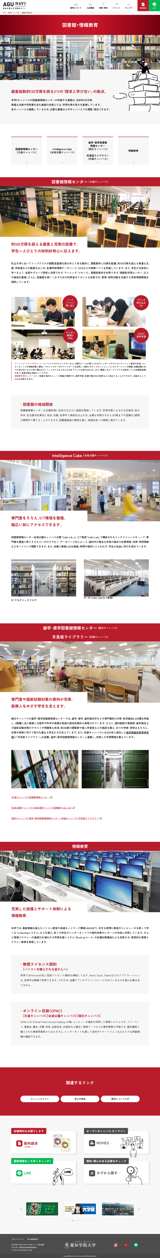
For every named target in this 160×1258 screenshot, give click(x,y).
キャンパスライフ (40, 1099)
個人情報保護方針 (33, 1239)
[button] (139, 1209)
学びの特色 (80, 1099)
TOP (4, 12)
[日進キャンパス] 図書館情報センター (30, 797)
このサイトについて (17, 1239)
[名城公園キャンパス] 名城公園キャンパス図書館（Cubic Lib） (41, 807)
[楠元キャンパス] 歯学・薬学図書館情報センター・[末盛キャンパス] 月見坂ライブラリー (55, 818)
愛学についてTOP (13, 12)
